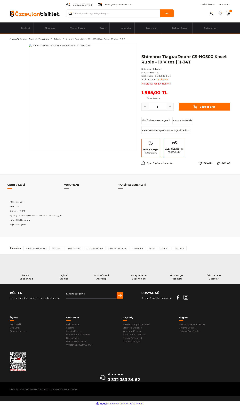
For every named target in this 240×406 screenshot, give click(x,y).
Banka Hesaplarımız (76, 341)
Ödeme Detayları (132, 341)
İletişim (70, 327)
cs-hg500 (56, 248)
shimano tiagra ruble (36, 248)
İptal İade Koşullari (132, 331)
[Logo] (35, 13)
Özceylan (179, 248)
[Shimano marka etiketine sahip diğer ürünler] (151, 48)
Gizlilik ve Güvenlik (132, 327)
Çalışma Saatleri (187, 327)
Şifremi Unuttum (18, 331)
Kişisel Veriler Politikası (134, 334)
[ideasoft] (102, 403)
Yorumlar (71, 184)
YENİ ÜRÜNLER (207, 4)
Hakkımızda (72, 324)
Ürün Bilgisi (16, 184)
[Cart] (228, 13)
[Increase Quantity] (170, 106)
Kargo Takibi (73, 338)
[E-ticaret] (119, 403)
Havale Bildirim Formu (78, 334)
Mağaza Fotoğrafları (189, 331)
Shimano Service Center (192, 324)
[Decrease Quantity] (145, 106)
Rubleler (156, 69)
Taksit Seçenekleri (132, 184)
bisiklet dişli (138, 248)
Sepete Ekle (208, 106)
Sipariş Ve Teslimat (132, 338)
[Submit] (120, 295)
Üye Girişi (15, 327)
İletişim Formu (73, 331)
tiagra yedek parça (117, 248)
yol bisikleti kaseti (95, 248)
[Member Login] (211, 13)
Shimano (154, 72)
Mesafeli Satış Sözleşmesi (136, 324)
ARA (167, 13)
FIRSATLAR (224, 4)
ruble (151, 248)
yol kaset (164, 248)
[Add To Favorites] (205, 163)
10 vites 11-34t (74, 248)
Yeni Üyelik (16, 324)
